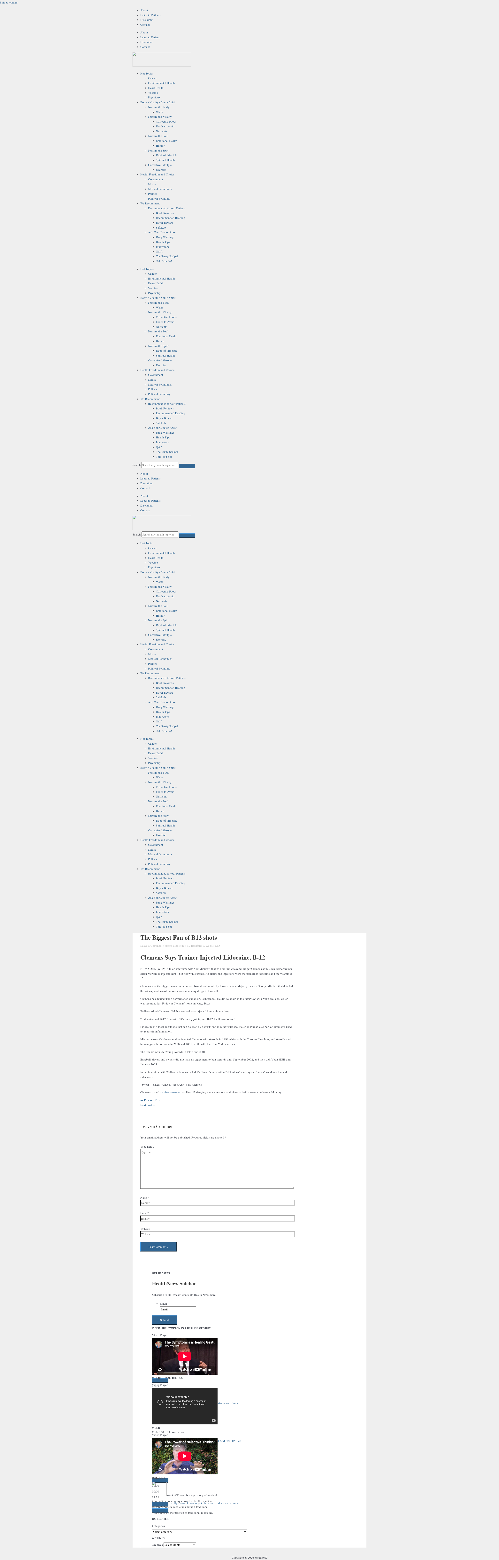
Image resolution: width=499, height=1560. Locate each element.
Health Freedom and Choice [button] (157, 174)
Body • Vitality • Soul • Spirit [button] (157, 102)
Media (152, 184)
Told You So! (164, 261)
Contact (145, 24)
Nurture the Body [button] (158, 107)
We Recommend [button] (150, 203)
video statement (171, 1092)
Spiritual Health (165, 160)
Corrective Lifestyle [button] (160, 165)
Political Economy (159, 198)
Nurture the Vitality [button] (160, 116)
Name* (144, 1197)
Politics (152, 193)
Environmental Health (161, 83)
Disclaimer (146, 20)
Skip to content (9, 2)
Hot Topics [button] (147, 73)
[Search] (187, 466)
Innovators (162, 247)
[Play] (160, 1380)
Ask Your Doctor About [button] (162, 232)
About (144, 10)
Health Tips (163, 242)
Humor (160, 145)
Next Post (148, 1105)
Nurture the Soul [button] (158, 136)
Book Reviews (165, 213)
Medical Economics (160, 189)
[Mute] (160, 1471)
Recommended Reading (170, 218)
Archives (157, 1545)
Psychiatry (154, 97)
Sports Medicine (174, 945)
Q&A (159, 251)
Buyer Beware (164, 222)
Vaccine (153, 93)
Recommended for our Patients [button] (167, 208)
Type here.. (147, 1146)
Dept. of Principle (166, 155)
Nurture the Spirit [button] (158, 150)
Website (145, 1229)
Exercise (161, 170)
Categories (158, 1526)
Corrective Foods (166, 121)
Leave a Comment (151, 945)
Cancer (152, 78)
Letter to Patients (150, 15)
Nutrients (161, 131)
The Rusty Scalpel (167, 256)
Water (159, 112)
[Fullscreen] (160, 1478)
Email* (144, 1213)
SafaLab (161, 227)
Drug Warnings (165, 237)
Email (163, 1303)
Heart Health (156, 88)
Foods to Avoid (165, 126)
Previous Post (150, 1100)
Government (155, 179)
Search (137, 465)
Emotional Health (166, 141)
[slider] (203, 1470)
